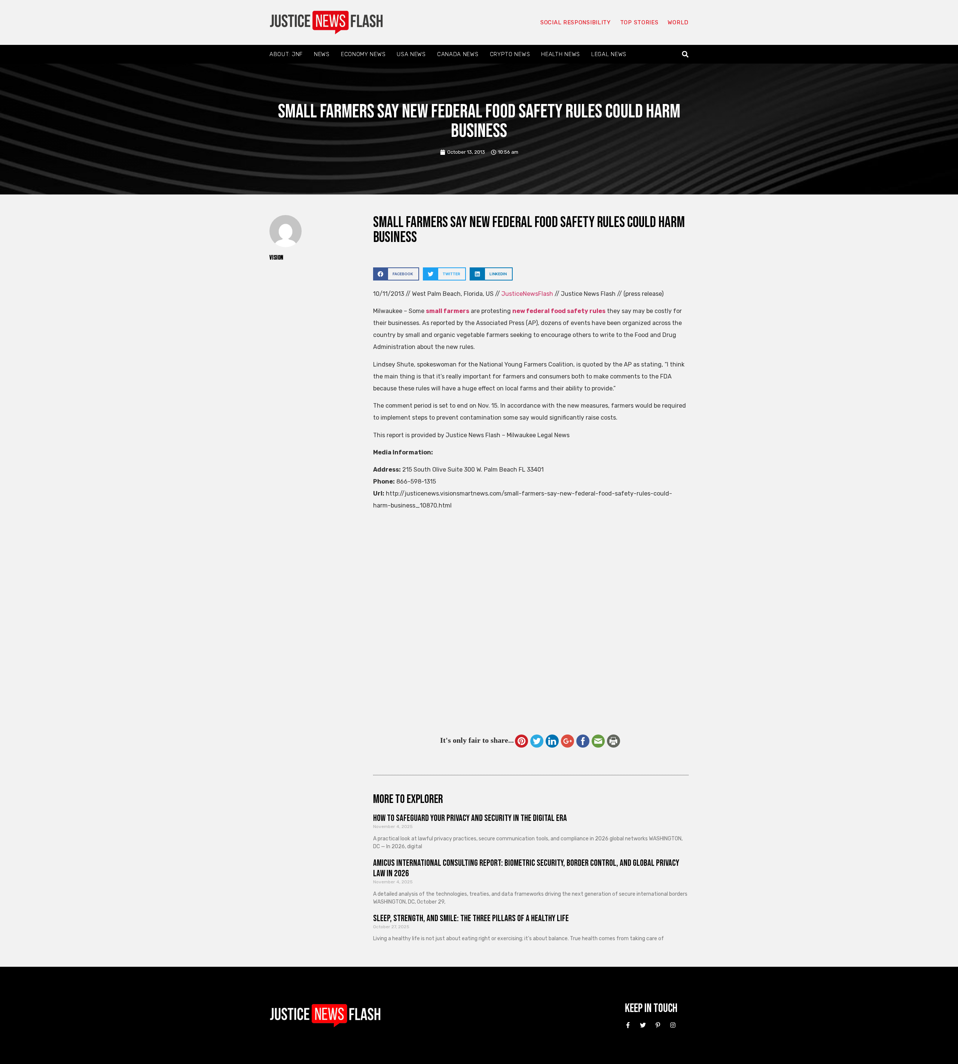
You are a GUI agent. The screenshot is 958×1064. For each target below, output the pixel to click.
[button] (685, 54)
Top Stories (639, 22)
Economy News (363, 54)
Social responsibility (575, 22)
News (322, 54)
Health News (560, 54)
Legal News (608, 54)
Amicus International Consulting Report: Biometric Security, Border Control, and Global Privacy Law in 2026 (526, 868)
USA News (411, 54)
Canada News (458, 54)
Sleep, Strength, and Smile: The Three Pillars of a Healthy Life (471, 918)
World (678, 22)
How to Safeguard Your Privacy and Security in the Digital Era (470, 818)
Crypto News (510, 54)
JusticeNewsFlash (527, 293)
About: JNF (286, 54)
